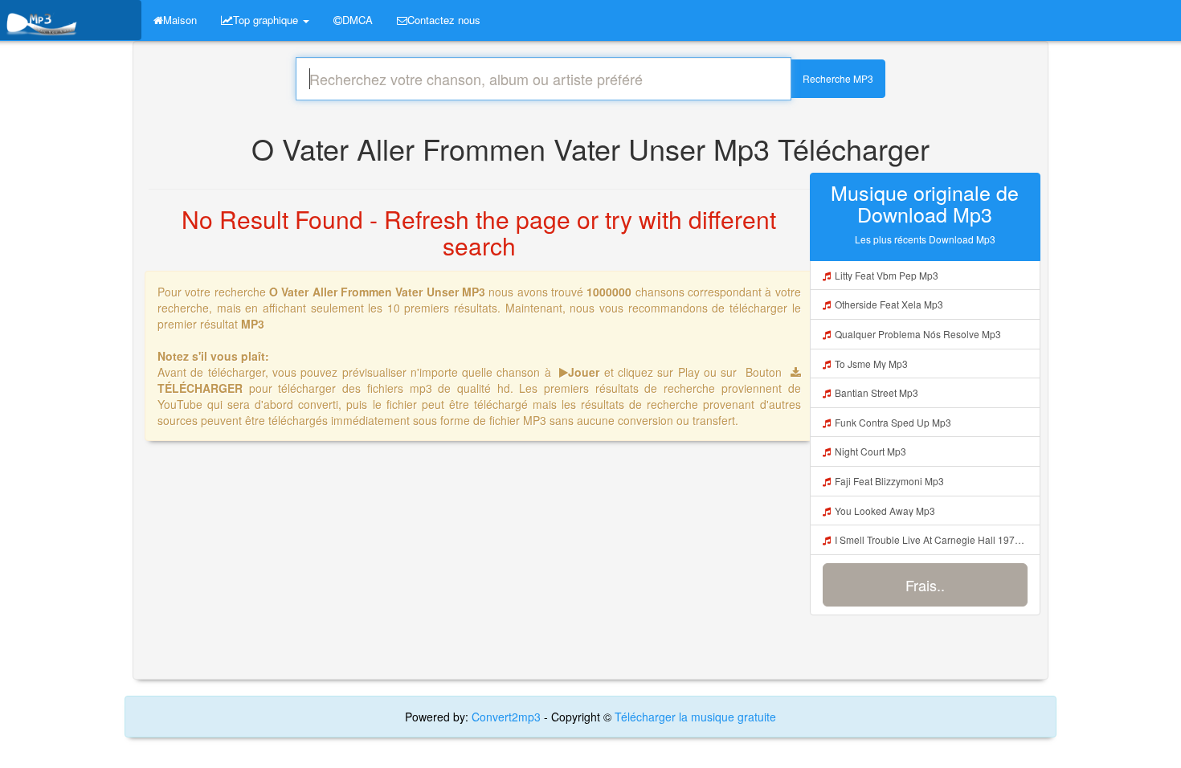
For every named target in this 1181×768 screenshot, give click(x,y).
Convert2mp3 (508, 717)
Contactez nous (443, 19)
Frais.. (925, 584)
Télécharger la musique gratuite (695, 717)
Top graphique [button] (267, 19)
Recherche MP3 (838, 78)
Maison (180, 19)
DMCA (357, 19)
